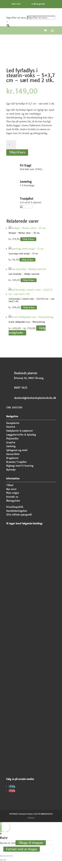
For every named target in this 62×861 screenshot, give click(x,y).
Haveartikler (13, 454)
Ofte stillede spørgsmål (19, 514)
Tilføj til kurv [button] (28, 239)
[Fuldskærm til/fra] (4, 855)
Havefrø (10, 426)
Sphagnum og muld (16, 450)
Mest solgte (12, 492)
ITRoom (31, 818)
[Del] (8, 855)
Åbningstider (13, 500)
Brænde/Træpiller (16, 462)
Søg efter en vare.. (16, 17)
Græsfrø (10, 442)
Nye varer (11, 489)
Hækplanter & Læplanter (19, 430)
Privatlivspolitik (14, 506)
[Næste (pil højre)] (4, 859)
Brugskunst (12, 458)
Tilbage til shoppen (30, 842)
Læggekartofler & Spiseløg (21, 434)
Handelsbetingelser (16, 510)
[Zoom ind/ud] (1, 855)
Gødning (11, 446)
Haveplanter (13, 423)
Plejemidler (12, 438)
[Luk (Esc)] (11, 855)
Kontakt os (12, 496)
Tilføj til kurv (17, 152)
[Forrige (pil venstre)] (1, 859)
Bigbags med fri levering (19, 465)
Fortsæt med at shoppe (21, 849)
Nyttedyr (11, 469)
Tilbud (9, 485)
